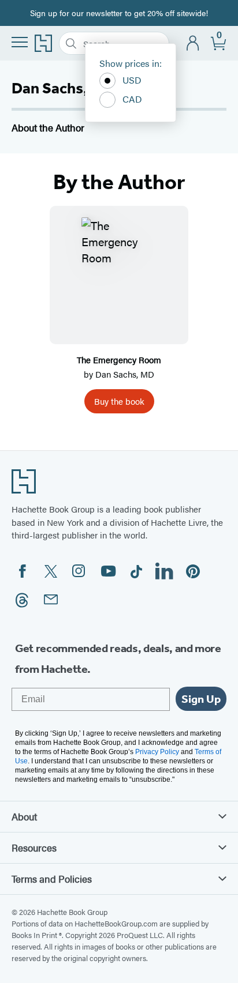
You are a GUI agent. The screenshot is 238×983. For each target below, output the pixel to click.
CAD (132, 99)
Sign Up (201, 699)
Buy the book (119, 401)
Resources (34, 847)
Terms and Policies (52, 879)
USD (132, 79)
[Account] (193, 43)
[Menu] (20, 42)
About (24, 816)
